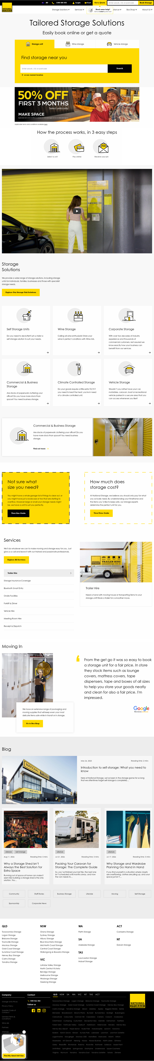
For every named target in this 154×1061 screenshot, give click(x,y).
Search (120, 69)
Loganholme (57, 1037)
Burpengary (120, 1013)
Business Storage (64, 894)
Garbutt (81, 1025)
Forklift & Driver (10, 603)
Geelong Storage (48, 982)
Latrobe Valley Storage (50, 965)
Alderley (92, 1009)
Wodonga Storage (48, 978)
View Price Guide (101, 513)
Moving (115, 894)
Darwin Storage (124, 945)
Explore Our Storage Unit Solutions (21, 292)
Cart (89, 3)
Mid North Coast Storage (51, 945)
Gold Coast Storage (11, 948)
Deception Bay (90, 1021)
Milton (117, 1037)
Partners (5, 1027)
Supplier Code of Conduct (9, 1011)
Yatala (110, 1052)
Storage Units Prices (10, 1002)
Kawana (116, 1029)
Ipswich (107, 1029)
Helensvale (101, 1025)
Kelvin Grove (65, 1033)
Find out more (39, 448)
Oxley (54, 1045)
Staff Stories (39, 894)
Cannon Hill (79, 1017)
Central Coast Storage (50, 948)
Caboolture (57, 1017)
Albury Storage (47, 938)
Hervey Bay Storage (11, 955)
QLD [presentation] (55, 994)
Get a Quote (99, 3)
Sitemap (5, 1032)
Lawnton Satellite (117, 1033)
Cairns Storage (8, 959)
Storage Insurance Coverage (17, 580)
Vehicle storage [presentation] (121, 44)
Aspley (100, 1009)
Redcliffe (62, 1045)
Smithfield (56, 1049)
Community (14, 894)
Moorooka (56, 1041)
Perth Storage (84, 932)
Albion (84, 1009)
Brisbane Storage (9, 938)
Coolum (109, 1017)
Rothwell (98, 1045)
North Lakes (107, 1041)
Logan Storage (9, 935)
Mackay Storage (9, 945)
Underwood (100, 1049)
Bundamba (100, 1013)
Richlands (72, 1045)
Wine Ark (5, 1023)
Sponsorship (14, 903)
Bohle (121, 1009)
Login (77, 3)
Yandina (73, 1052)
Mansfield (92, 1037)
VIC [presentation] (80, 994)
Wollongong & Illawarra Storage (54, 952)
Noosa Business (95, 1041)
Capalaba (90, 1017)
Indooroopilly (97, 1029)
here (45, 124)
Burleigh (110, 1013)
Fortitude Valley (70, 1025)
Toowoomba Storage (11, 932)
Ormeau (117, 1041)
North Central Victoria (50, 968)
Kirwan (75, 1033)
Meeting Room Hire (12, 618)
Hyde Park (85, 1029)
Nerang (77, 1041)
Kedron (55, 1033)
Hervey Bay (121, 1025)
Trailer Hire (12, 573)
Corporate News (39, 903)
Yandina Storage (9, 962)
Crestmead (57, 1021)
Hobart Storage (85, 961)
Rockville (89, 1045)
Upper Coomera (113, 1049)
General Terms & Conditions (8, 1018)
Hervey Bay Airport (60, 1029)
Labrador (95, 1033)
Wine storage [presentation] (78, 44)
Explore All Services (16, 560)
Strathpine (89, 1049)
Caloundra (68, 1017)
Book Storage (146, 3)
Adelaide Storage (86, 945)
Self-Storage (140, 894)
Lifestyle (89, 894)
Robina (81, 1045)
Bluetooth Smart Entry (13, 588)
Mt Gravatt (67, 1041)
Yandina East (84, 1052)
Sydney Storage (47, 935)
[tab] (35, 44)
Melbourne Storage (49, 975)
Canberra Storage (125, 932)
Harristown (91, 1025)
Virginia (55, 1052)
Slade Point (118, 1045)
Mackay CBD (81, 1037)
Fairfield (120, 1021)
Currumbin (78, 1021)
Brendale (56, 1013)
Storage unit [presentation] (37, 44)
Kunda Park (85, 1033)
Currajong (68, 1021)
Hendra (111, 1025)
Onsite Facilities (11, 596)
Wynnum (64, 1052)
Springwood (78, 1049)
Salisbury (107, 1045)
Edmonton (111, 1021)
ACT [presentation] (97, 994)
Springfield (66, 1049)
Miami (110, 1037)
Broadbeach (67, 1013)
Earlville (102, 1021)
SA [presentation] (68, 994)
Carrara (100, 1017)
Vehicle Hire (9, 611)
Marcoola (102, 1037)
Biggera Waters (111, 1009)
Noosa (84, 1041)
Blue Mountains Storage (51, 942)
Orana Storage (47, 932)
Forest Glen (57, 1025)
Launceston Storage (87, 958)
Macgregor (69, 1037)
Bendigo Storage (48, 972)
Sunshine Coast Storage (13, 952)
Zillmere (118, 1052)
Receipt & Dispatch (13, 626)
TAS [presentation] (91, 994)
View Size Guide (18, 513)
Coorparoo (118, 1017)
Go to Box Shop (32, 724)
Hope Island (75, 1029)
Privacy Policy (7, 1006)
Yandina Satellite (98, 1052)
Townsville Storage (10, 942)
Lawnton (104, 1033)
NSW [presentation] (62, 994)
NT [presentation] (85, 994)
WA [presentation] (74, 994)
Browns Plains (79, 1013)
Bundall (90, 1013)
